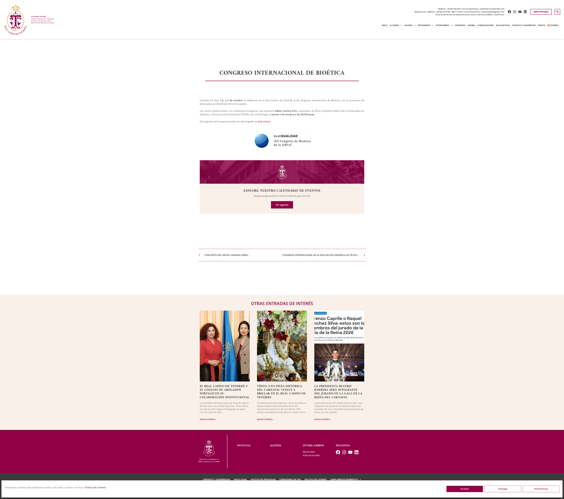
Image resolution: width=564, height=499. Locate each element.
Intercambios (442, 25)
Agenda (471, 25)
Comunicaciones (485, 25)
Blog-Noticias (503, 25)
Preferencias (541, 489)
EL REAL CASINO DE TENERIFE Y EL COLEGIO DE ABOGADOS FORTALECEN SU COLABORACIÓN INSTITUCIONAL (224, 392)
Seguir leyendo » (208, 419)
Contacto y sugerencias (524, 25)
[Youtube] (520, 12)
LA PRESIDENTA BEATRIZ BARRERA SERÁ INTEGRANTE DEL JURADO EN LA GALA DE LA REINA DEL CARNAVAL (338, 392)
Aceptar (464, 489)
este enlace (264, 121)
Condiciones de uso (290, 479)
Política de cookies (95, 487)
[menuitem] (553, 25)
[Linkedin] (525, 12)
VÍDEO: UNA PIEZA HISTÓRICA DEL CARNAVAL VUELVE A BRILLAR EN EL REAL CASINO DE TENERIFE (281, 392)
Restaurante (424, 25)
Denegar (502, 489)
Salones (408, 25)
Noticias (244, 445)
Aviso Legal (240, 479)
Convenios (460, 25)
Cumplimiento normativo (344, 479)
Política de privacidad (263, 479)
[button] (557, 12)
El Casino (394, 25)
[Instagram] (514, 12)
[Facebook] (509, 12)
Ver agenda (282, 204)
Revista (541, 25)
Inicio (384, 25)
